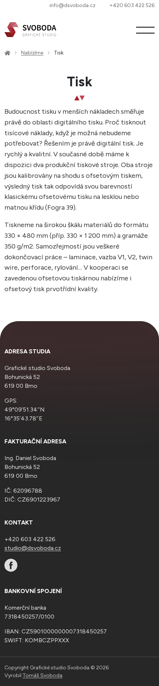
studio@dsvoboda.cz (32, 548)
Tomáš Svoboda (42, 675)
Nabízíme (32, 53)
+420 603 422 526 (132, 5)
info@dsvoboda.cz (72, 5)
